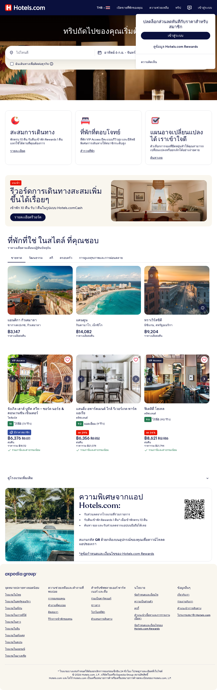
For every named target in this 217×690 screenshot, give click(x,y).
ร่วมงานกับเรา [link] (185, 601)
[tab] (16, 257)
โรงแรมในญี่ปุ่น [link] (13, 608)
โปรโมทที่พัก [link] (98, 612)
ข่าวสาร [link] (95, 605)
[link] (175, 62)
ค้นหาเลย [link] (156, 158)
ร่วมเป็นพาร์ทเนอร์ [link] (101, 598)
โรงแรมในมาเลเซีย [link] (15, 655)
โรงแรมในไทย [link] (13, 594)
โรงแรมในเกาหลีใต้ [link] (15, 615)
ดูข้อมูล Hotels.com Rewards (175, 47)
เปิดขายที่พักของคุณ (130, 8)
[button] (108, 478)
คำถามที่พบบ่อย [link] (57, 605)
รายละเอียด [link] (17, 151)
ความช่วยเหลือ (159, 8)
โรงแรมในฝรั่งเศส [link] (15, 635)
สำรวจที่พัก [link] (87, 151)
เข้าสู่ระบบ (205, 8)
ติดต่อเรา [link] (53, 612)
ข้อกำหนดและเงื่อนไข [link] (146, 594)
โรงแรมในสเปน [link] (13, 642)
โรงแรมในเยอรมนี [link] (15, 649)
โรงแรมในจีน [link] (12, 628)
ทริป (178, 8)
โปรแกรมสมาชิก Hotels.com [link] (193, 615)
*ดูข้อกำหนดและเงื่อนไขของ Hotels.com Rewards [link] (116, 553)
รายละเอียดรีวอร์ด (27, 217)
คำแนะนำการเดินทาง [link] (189, 608)
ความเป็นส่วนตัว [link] (143, 601)
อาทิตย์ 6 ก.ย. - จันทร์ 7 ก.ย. (124, 52)
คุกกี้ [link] (136, 608)
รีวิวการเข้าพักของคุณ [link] (60, 618)
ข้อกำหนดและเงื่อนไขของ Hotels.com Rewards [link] (148, 627)
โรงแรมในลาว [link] (13, 621)
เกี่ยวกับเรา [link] (183, 594)
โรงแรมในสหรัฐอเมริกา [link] (18, 601)
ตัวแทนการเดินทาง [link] (101, 618)
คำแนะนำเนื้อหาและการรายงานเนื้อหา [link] (152, 616)
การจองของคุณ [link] (56, 598)
